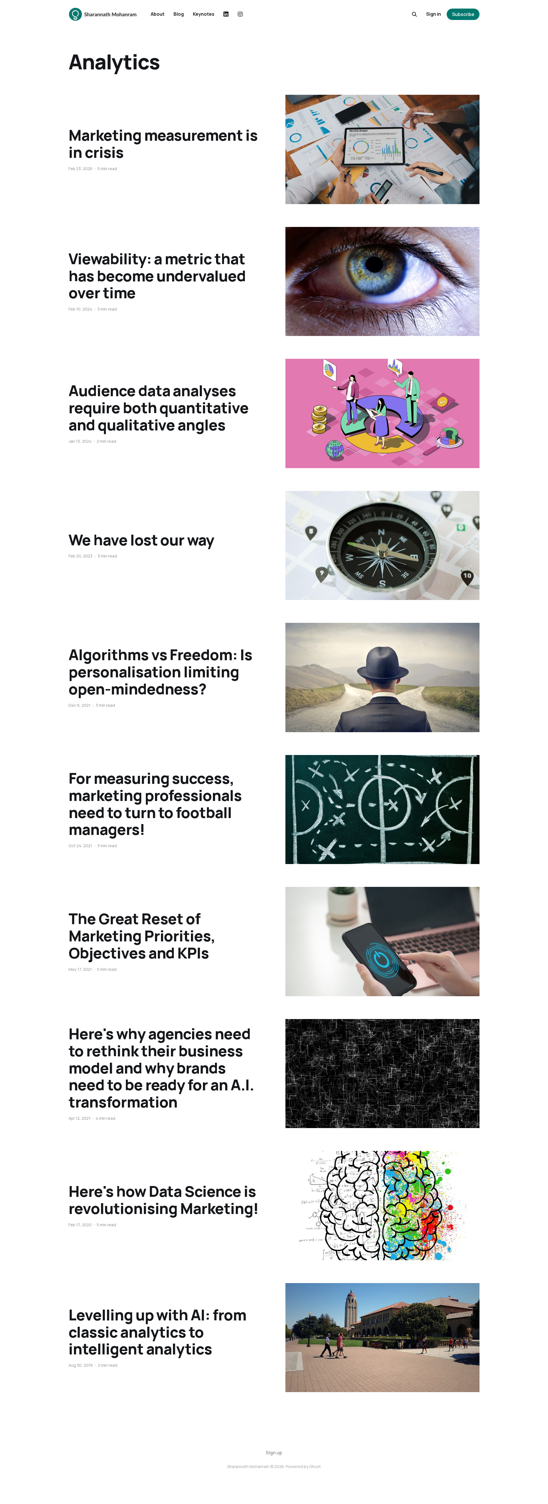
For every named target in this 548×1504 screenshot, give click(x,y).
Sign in (433, 14)
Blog (179, 14)
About (157, 14)
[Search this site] (414, 14)
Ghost (315, 1466)
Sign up (274, 1452)
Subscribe (463, 14)
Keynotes (203, 14)
